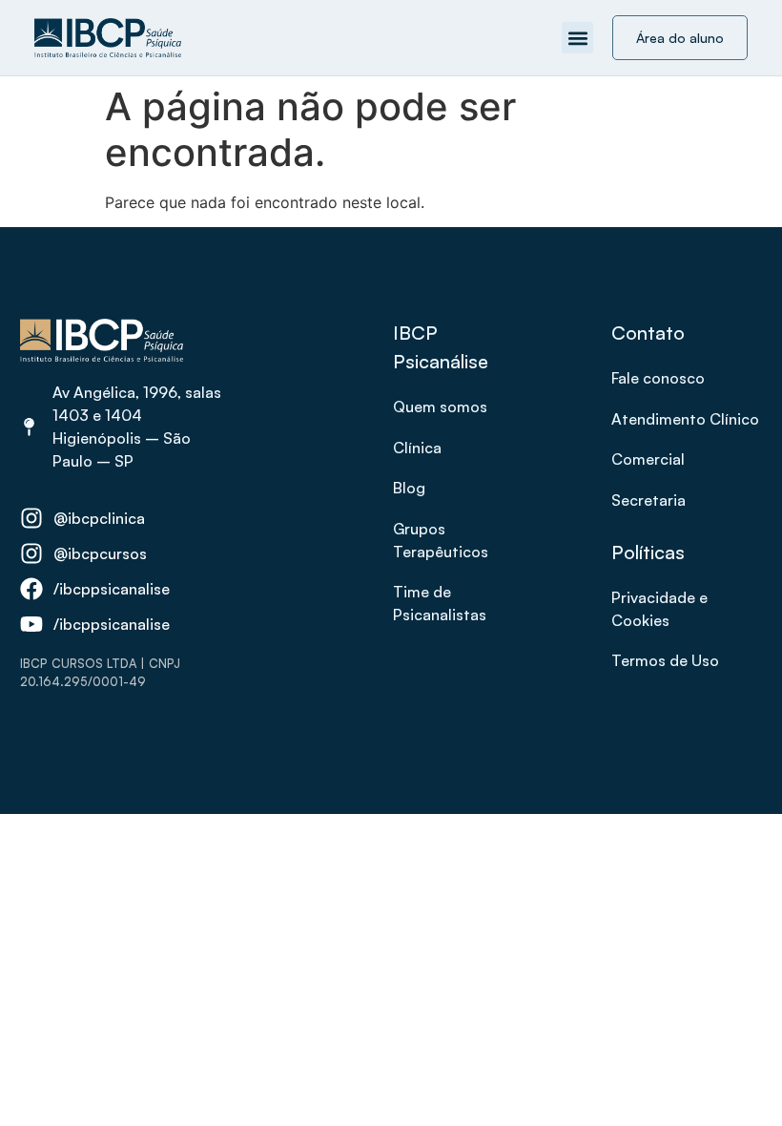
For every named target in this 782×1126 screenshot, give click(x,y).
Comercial (648, 459)
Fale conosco (658, 377)
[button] (577, 37)
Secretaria (648, 500)
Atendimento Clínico (685, 418)
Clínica (417, 447)
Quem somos (440, 406)
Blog (409, 487)
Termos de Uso (665, 660)
